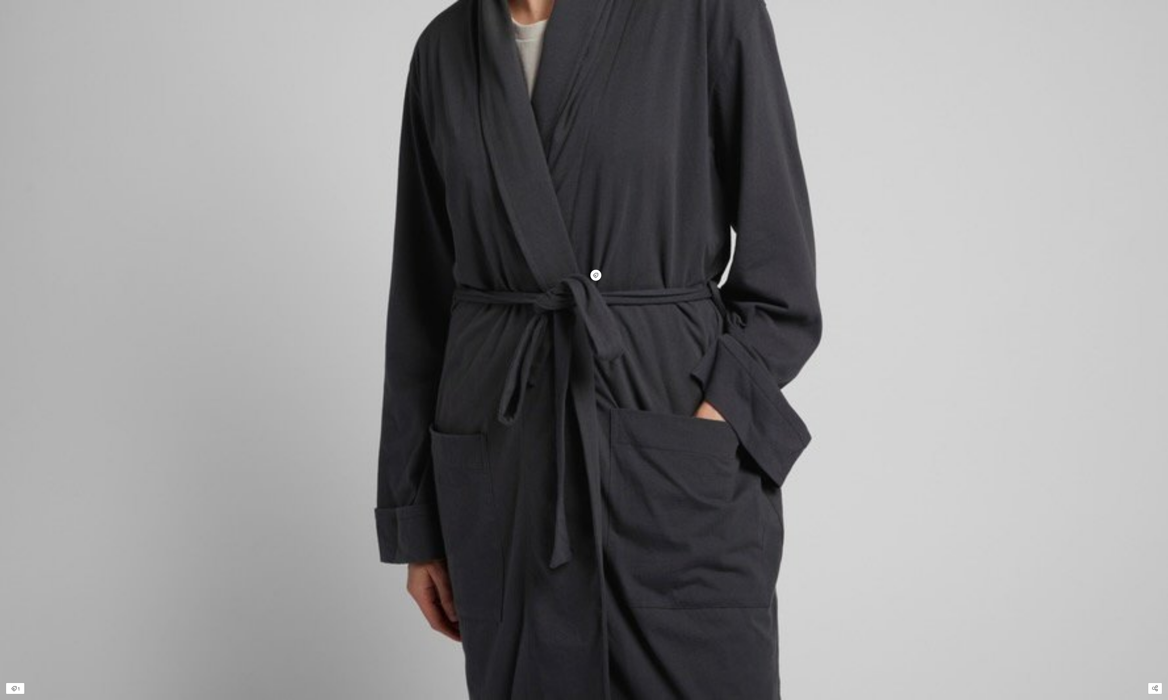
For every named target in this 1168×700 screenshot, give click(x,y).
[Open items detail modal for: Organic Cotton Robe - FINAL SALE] (595, 275)
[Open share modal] (1155, 688)
